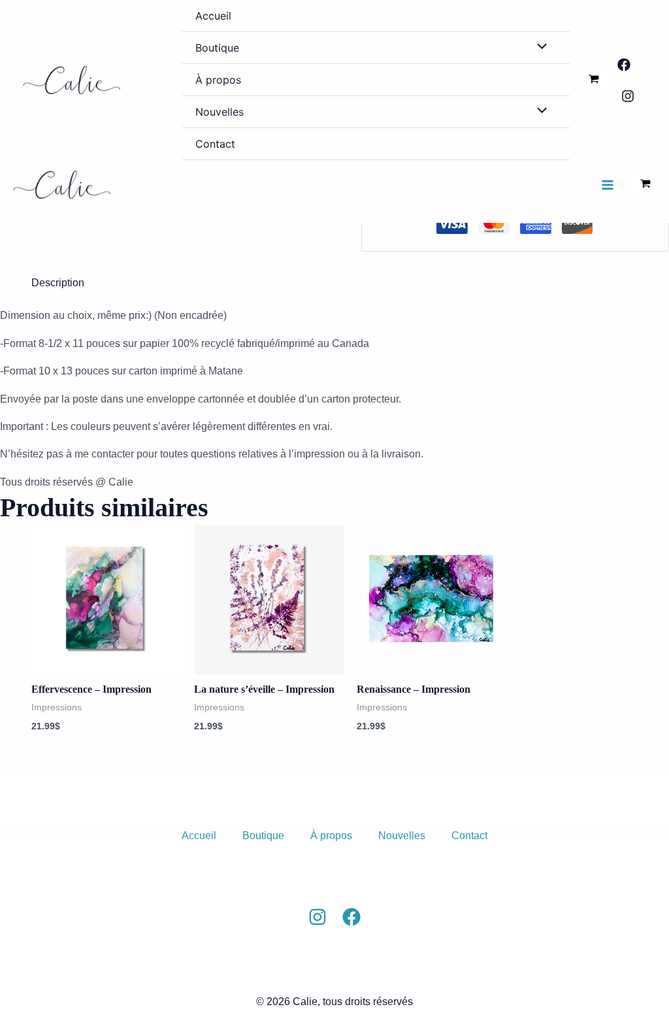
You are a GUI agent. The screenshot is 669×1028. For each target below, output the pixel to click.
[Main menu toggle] (607, 184)
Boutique (217, 47)
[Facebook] (623, 64)
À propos (218, 79)
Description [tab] (57, 282)
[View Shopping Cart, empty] (593, 79)
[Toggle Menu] (539, 47)
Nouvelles (219, 111)
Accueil (213, 15)
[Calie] (72, 80)
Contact (215, 143)
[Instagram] (627, 96)
